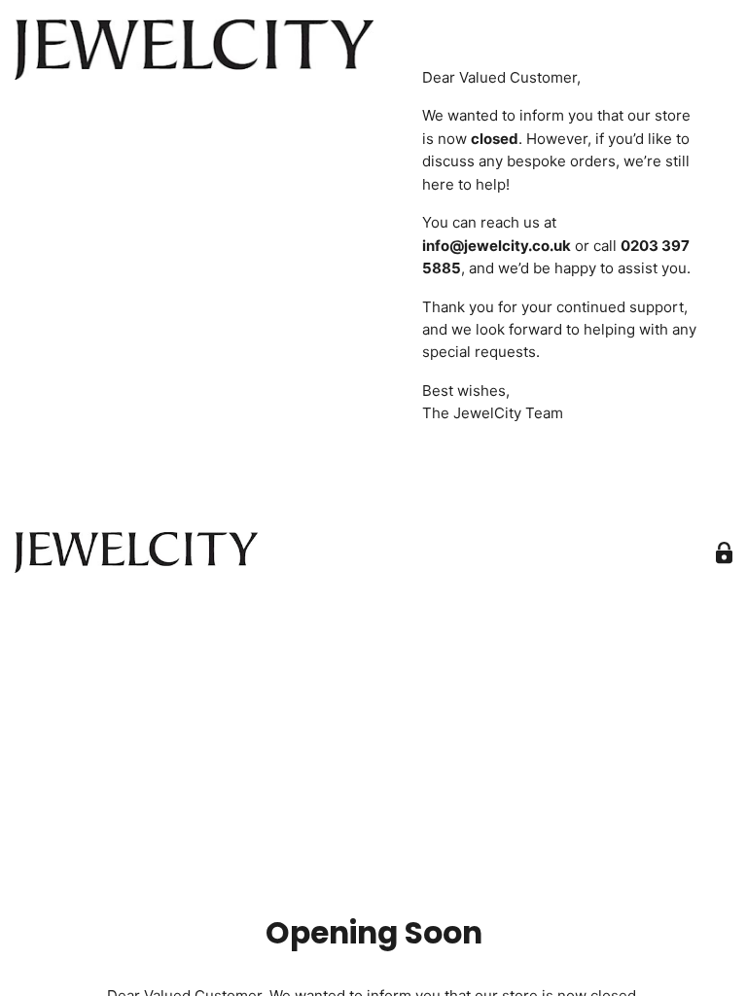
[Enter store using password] (724, 553)
